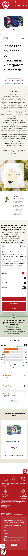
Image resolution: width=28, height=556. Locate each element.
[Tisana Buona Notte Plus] (14, 429)
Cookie (9, 502)
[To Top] (25, 473)
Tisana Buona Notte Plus (14, 442)
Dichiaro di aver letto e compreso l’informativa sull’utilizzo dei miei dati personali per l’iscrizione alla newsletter (12, 540)
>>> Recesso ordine (21, 500)
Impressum (23, 501)
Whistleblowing (4, 502)
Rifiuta (14, 308)
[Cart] (22, 4)
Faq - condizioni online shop (11, 500)
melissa (15, 196)
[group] (14, 21)
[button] (13, 29)
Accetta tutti (14, 299)
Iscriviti (14, 545)
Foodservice (13, 502)
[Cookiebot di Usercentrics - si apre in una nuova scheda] (19, 246)
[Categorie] (15, 6)
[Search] (26, 4)
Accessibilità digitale (5, 501)
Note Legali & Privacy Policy (15, 501)
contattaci (3, 500)
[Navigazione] (15, 2)
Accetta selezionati (14, 303)
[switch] (24, 278)
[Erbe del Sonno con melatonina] (5, 5)
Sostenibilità (7, 331)
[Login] (19, 4)
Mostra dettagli (19, 294)
